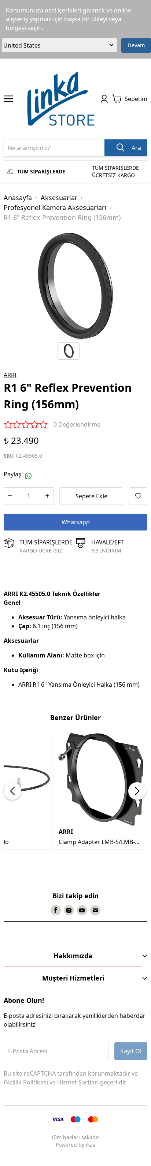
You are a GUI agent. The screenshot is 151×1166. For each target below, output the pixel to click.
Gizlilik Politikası (26, 1082)
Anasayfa (18, 197)
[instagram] (69, 910)
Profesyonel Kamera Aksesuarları (55, 207)
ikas (90, 1144)
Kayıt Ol (130, 1051)
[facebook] (56, 910)
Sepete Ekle (91, 496)
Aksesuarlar (59, 197)
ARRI (10, 375)
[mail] (95, 910)
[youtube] (82, 910)
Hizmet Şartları (78, 1082)
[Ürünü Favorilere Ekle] (138, 496)
